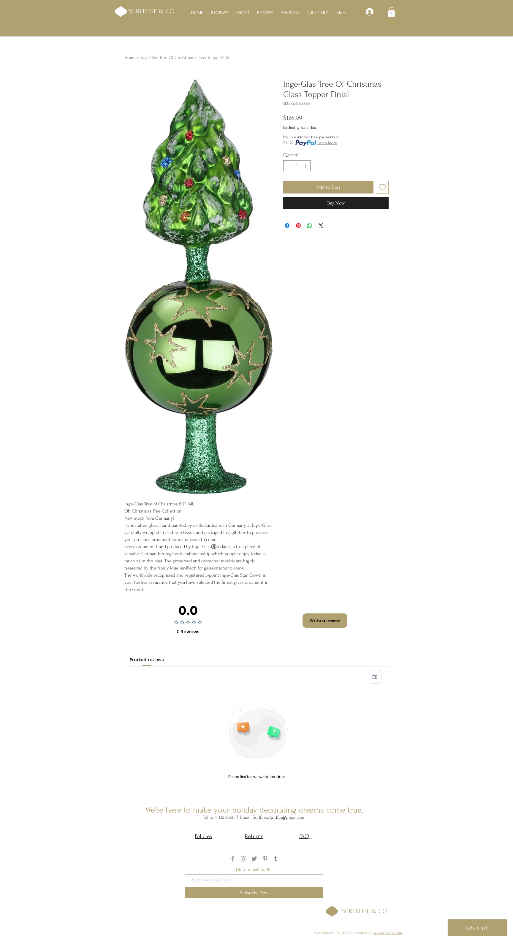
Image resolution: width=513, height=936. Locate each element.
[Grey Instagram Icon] (243, 858)
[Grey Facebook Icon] (233, 858)
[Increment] (306, 166)
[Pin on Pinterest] (298, 225)
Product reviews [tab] (147, 660)
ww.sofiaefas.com (387, 933)
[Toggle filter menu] (374, 677)
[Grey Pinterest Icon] (265, 858)
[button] (391, 12)
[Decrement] (288, 166)
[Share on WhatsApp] (309, 225)
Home (130, 57)
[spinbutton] (297, 166)
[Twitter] (254, 858)
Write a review (325, 621)
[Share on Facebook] (287, 225)
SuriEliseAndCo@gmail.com (279, 817)
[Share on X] (320, 225)
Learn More (327, 143)
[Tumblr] (275, 858)
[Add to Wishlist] (382, 187)
